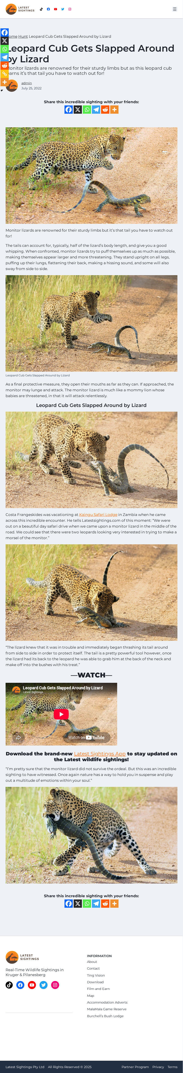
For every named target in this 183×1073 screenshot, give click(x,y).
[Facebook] (68, 109)
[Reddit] (105, 109)
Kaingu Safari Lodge (98, 514)
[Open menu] (174, 9)
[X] (78, 109)
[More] (114, 109)
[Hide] (2, 90)
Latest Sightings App (100, 754)
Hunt (23, 36)
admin (26, 83)
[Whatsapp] (87, 109)
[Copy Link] (4, 74)
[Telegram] (96, 109)
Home (11, 36)
